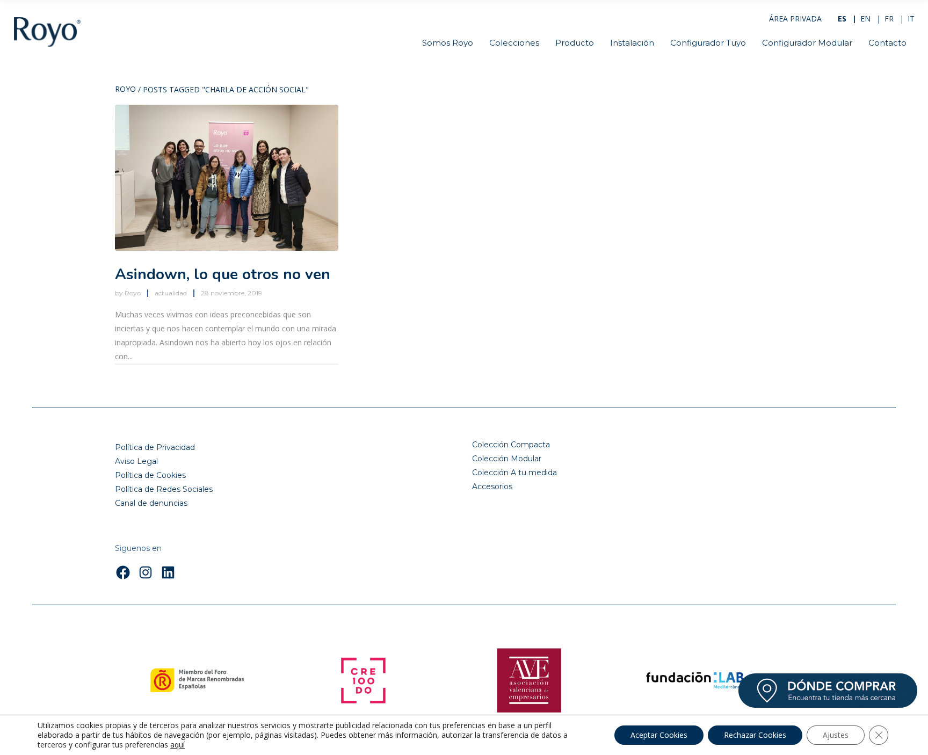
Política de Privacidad (155, 447)
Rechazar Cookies (755, 735)
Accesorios (492, 486)
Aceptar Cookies (658, 735)
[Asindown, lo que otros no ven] (226, 178)
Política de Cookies (150, 475)
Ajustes (836, 735)
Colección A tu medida (514, 472)
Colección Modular (506, 458)
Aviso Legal (136, 461)
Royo (125, 89)
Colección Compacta (511, 444)
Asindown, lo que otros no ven (222, 274)
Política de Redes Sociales (164, 489)
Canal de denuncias (151, 503)
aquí (177, 745)
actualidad (171, 293)
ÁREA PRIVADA (795, 18)
